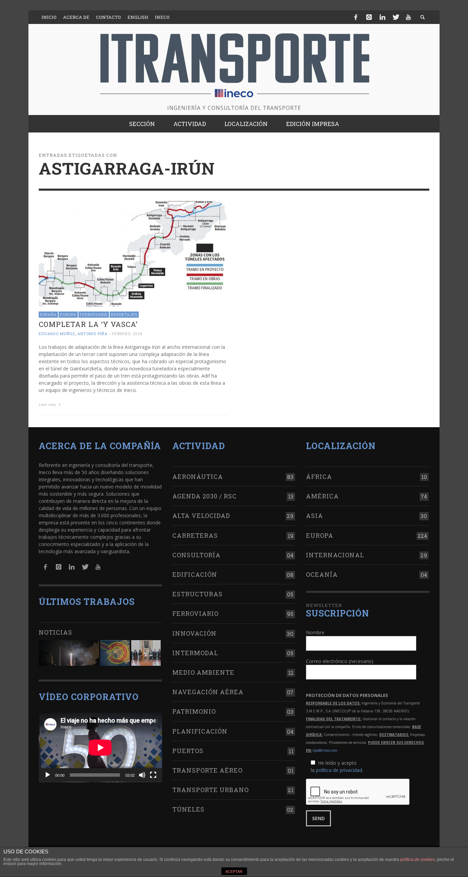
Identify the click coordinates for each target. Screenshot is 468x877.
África (319, 476)
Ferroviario (94, 314)
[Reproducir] (47, 775)
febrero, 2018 (127, 333)
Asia (314, 515)
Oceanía (322, 574)
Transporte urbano (210, 790)
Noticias (55, 632)
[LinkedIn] (382, 17)
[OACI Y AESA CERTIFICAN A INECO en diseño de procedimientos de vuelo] (115, 653)
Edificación (194, 574)
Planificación (199, 731)
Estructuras (197, 594)
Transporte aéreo (207, 770)
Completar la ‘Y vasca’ (88, 324)
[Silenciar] (142, 775)
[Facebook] (355, 17)
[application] (100, 747)
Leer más (48, 404)
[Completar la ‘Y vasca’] (134, 253)
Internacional (335, 555)
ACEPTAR (234, 871)
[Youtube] (408, 17)
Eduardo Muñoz (57, 333)
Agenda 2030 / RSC (204, 496)
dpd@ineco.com (325, 750)
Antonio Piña (92, 333)
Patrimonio (194, 711)
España (48, 314)
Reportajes (124, 314)
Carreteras (195, 535)
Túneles (188, 809)
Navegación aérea (208, 692)
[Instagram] (368, 17)
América (322, 496)
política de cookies (417, 859)
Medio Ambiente (203, 672)
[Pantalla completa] (153, 775)
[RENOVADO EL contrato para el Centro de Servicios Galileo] (69, 653)
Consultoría (196, 555)
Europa (68, 314)
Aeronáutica (197, 476)
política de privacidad (339, 770)
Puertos (188, 751)
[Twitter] (395, 17)
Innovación (194, 633)
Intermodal (195, 653)
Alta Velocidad (201, 515)
